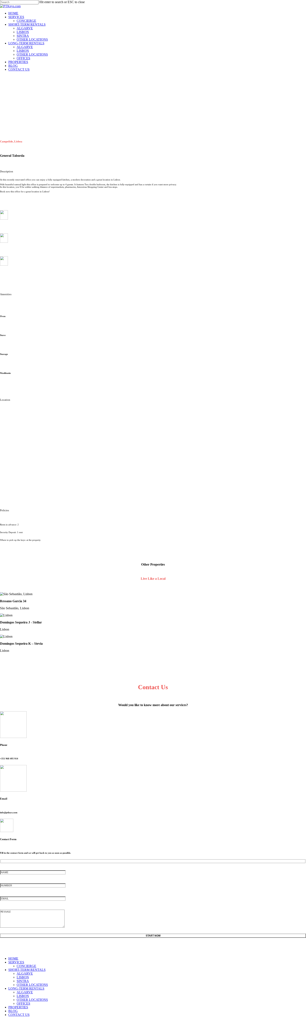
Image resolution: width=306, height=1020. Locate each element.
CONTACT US (19, 1014)
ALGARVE (25, 973)
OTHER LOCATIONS (32, 984)
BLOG (13, 1011)
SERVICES (16, 962)
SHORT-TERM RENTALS (27, 969)
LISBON (23, 977)
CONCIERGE (26, 966)
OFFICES (23, 1003)
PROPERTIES (18, 1007)
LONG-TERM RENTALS (26, 988)
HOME (13, 958)
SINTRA (23, 981)
